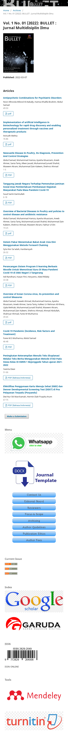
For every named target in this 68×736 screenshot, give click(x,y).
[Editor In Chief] (34, 496)
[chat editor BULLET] (34, 452)
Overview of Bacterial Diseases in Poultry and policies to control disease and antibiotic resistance (33, 213)
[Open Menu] (3, 3)
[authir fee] (34, 541)
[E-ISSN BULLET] (21, 660)
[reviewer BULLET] (34, 509)
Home (6, 10)
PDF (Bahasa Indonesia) (19, 377)
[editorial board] (34, 503)
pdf (9, 113)
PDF (10, 175)
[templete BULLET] (34, 487)
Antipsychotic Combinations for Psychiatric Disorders (32, 97)
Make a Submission (17, 416)
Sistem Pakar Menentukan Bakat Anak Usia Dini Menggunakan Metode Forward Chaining (29, 243)
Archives (17, 10)
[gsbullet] (34, 611)
